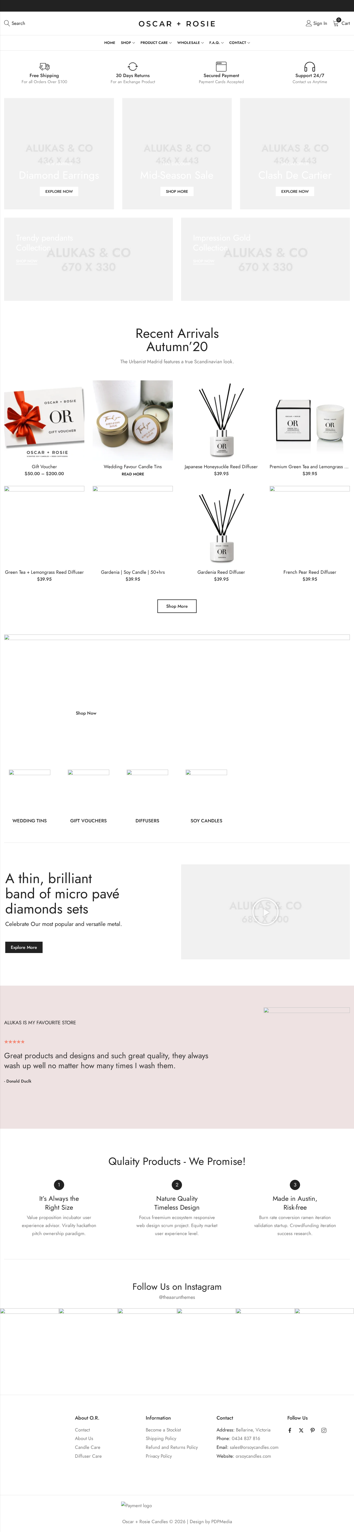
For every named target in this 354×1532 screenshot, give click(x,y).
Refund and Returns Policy (172, 1447)
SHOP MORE (177, 191)
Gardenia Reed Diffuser (221, 572)
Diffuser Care (88, 1456)
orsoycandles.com (253, 1456)
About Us (84, 1438)
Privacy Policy (159, 1456)
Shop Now (86, 713)
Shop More (177, 606)
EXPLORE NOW (59, 191)
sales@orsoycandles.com (254, 1447)
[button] (265, 912)
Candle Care (87, 1447)
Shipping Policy (161, 1438)
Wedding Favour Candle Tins (133, 466)
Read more (133, 474)
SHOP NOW (26, 261)
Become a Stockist (163, 1429)
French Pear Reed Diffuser (309, 572)
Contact (82, 1429)
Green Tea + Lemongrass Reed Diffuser (44, 572)
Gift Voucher (44, 466)
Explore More (24, 947)
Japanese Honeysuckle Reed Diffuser (221, 466)
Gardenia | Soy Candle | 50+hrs (133, 572)
